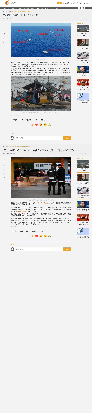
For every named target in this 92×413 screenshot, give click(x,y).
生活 (38, 8)
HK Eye (52, 8)
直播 (13, 8)
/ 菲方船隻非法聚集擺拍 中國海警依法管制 (20, 11)
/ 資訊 (6, 11)
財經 (24, 8)
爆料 (81, 3)
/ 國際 (9, 11)
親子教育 (33, 8)
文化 (28, 8)
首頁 (5, 8)
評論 (20, 8)
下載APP (59, 3)
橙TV (8, 8)
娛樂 (42, 8)
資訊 (16, 8)
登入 (88, 3)
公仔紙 (46, 8)
